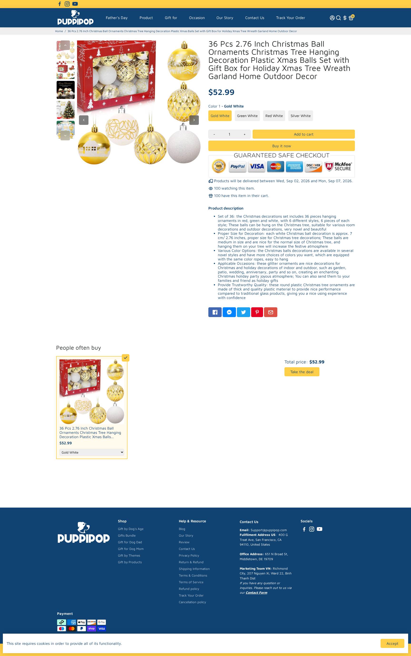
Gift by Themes (129, 555)
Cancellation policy (192, 602)
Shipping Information (194, 569)
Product (146, 17)
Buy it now (281, 146)
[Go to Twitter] (243, 312)
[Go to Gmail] (270, 312)
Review (184, 542)
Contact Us (254, 17)
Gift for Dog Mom (131, 549)
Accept (392, 643)
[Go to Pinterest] (257, 312)
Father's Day (117, 17)
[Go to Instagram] (67, 4)
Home (59, 31)
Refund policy (189, 589)
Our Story (224, 17)
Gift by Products (130, 562)
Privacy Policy (189, 555)
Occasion (197, 17)
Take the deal (301, 372)
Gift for (171, 17)
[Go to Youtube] (75, 4)
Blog (182, 529)
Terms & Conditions (193, 575)
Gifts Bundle (127, 535)
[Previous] (65, 45)
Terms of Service (191, 582)
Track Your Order (290, 17)
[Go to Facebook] (59, 4)
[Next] (65, 135)
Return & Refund (191, 562)
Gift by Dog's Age (130, 529)
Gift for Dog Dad (130, 542)
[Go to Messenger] (229, 312)
